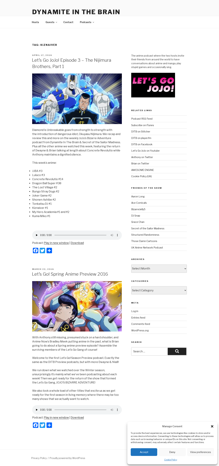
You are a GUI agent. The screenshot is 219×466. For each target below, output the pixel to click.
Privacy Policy (39, 458)
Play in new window (56, 243)
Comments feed (140, 323)
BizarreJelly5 (138, 209)
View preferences (200, 452)
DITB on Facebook (141, 144)
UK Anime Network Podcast (147, 247)
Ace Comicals (139, 202)
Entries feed (138, 317)
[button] (212, 426)
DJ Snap (135, 215)
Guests (50, 22)
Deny (172, 452)
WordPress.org (140, 330)
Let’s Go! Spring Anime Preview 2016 (70, 274)
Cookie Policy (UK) (141, 176)
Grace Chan (137, 221)
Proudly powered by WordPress (67, 458)
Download (77, 243)
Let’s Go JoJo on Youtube (145, 150)
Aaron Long (138, 196)
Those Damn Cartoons (144, 241)
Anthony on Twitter (142, 157)
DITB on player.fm (141, 138)
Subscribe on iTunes (142, 125)
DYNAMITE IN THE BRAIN (76, 12)
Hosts (35, 22)
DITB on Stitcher (140, 131)
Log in (134, 311)
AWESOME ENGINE (142, 169)
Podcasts (85, 22)
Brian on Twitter (140, 163)
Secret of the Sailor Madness (147, 228)
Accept (144, 452)
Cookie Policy (170, 459)
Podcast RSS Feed (141, 118)
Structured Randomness (145, 234)
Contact (68, 22)
